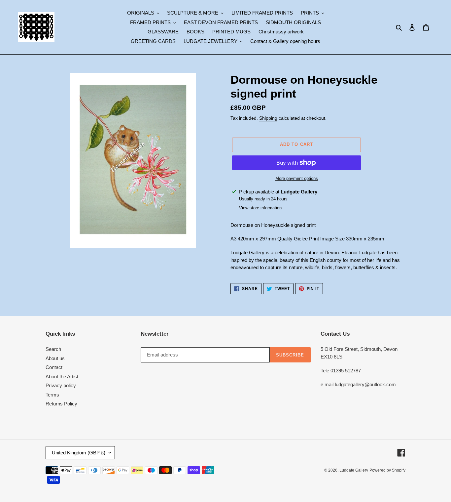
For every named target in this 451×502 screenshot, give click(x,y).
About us (55, 358)
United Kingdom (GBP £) (78, 452)
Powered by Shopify (387, 470)
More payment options (296, 178)
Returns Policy (61, 403)
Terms (52, 394)
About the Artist (62, 376)
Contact (54, 367)
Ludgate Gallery (353, 470)
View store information (260, 207)
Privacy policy (61, 385)
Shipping (268, 118)
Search (53, 349)
